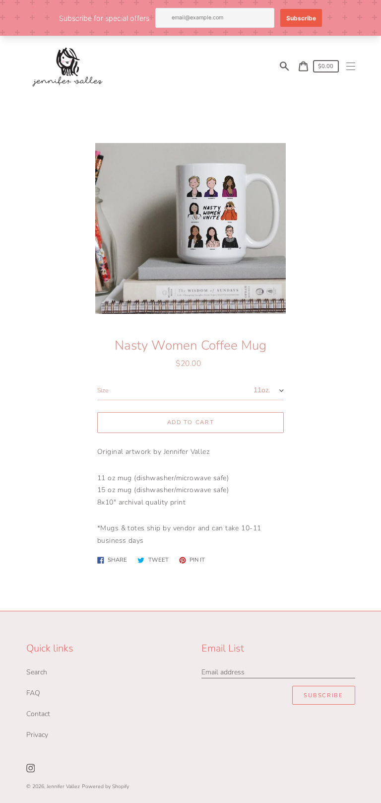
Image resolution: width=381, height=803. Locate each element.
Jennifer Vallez (63, 786)
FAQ (33, 693)
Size (102, 390)
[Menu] (351, 66)
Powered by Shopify (105, 786)
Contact (38, 714)
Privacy (37, 734)
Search (36, 672)
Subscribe (323, 695)
